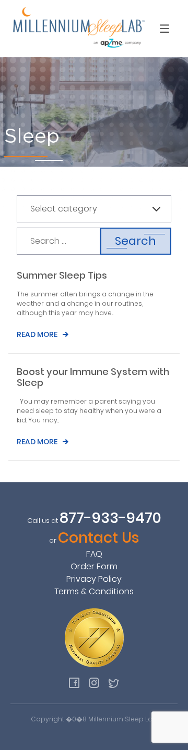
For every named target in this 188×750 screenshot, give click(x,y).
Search (135, 241)
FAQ (94, 554)
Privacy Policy (94, 579)
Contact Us (98, 538)
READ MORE (37, 334)
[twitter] (114, 683)
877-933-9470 (110, 518)
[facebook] (74, 683)
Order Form (94, 566)
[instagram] (94, 683)
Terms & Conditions (94, 591)
